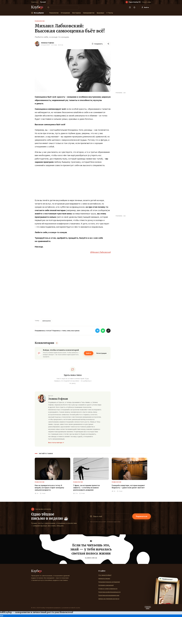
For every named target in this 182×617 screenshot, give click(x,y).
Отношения (65, 13)
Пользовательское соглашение (109, 582)
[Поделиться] (108, 43)
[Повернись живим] (148, 607)
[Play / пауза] (127, 2)
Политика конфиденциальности (109, 592)
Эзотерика (76, 13)
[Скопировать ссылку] (108, 330)
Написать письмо (104, 578)
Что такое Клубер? (104, 575)
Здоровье (100, 13)
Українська (34, 2)
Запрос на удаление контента (108, 599)
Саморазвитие (88, 13)
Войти (88, 353)
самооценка (46, 321)
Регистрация (101, 353)
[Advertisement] (73, 184)
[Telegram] (97, 330)
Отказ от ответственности (107, 588)
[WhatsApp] (103, 330)
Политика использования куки (108, 595)
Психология (53, 13)
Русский (43, 2)
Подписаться (141, 516)
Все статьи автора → (56, 442)
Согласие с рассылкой (106, 585)
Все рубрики (39, 13)
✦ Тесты (109, 13)
